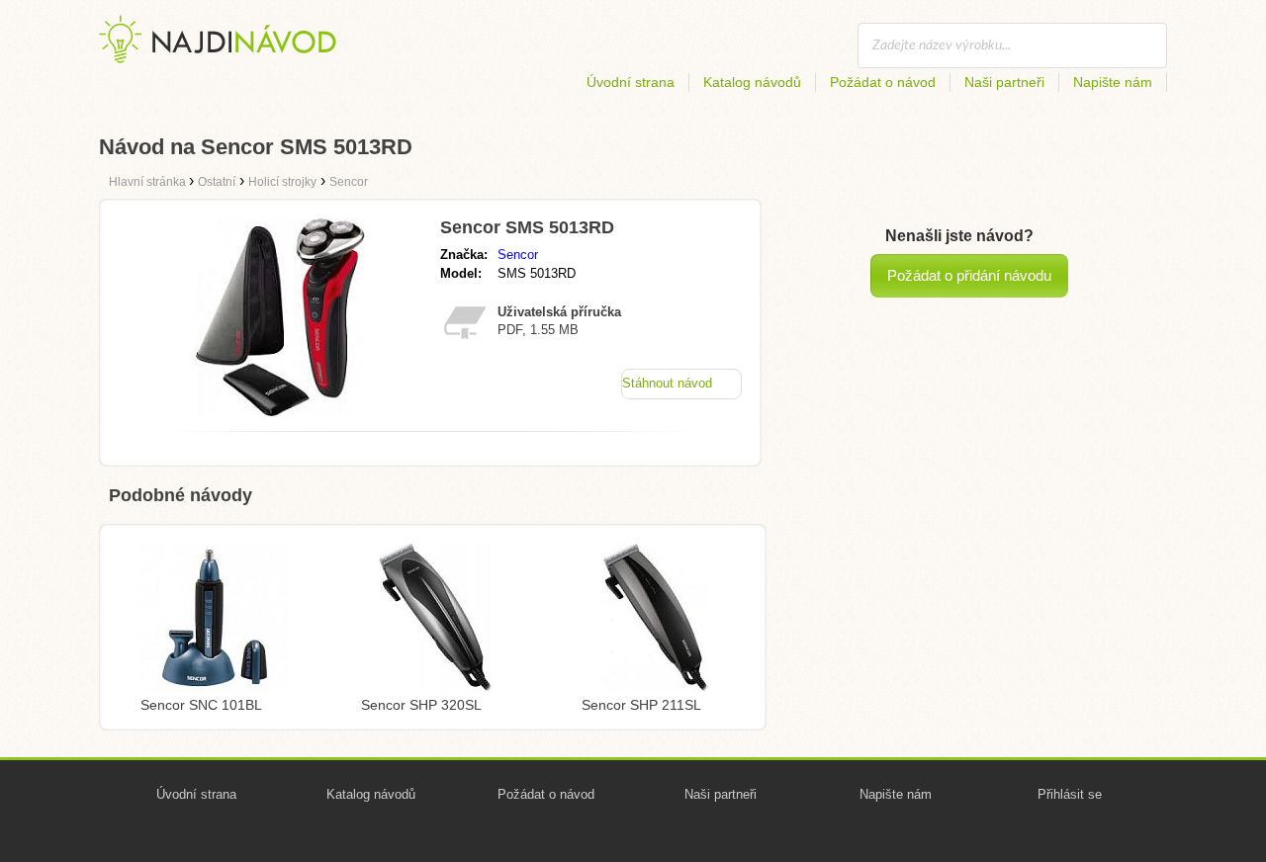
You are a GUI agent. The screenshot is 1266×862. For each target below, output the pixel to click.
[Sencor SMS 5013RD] (280, 410)
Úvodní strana (631, 82)
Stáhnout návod (667, 383)
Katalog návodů (752, 82)
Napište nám (1112, 82)
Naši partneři (1004, 82)
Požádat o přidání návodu (969, 275)
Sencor (517, 254)
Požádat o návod (883, 82)
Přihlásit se (1070, 794)
